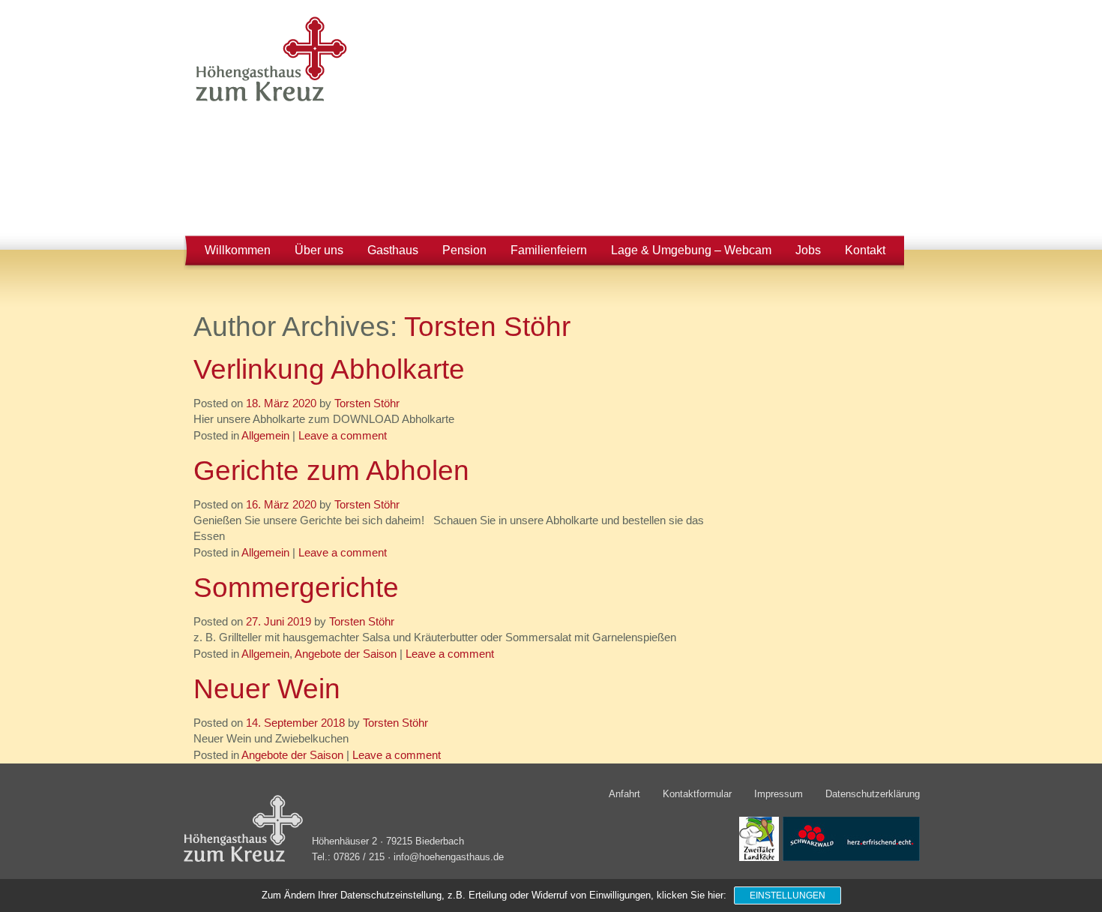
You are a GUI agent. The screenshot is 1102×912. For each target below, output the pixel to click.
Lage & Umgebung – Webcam (691, 250)
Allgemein (265, 436)
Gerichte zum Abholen (331, 470)
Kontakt (865, 250)
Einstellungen (787, 895)
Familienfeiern (549, 250)
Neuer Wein (266, 688)
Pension (464, 250)
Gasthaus (392, 250)
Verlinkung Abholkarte (329, 369)
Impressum (778, 794)
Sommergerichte (296, 587)
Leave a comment (342, 436)
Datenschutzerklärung (872, 794)
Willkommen (238, 250)
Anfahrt (624, 794)
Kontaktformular (697, 794)
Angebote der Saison (346, 654)
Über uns (319, 250)
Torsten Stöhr (487, 326)
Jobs (808, 250)
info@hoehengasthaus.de (449, 857)
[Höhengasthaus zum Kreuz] (267, 100)
